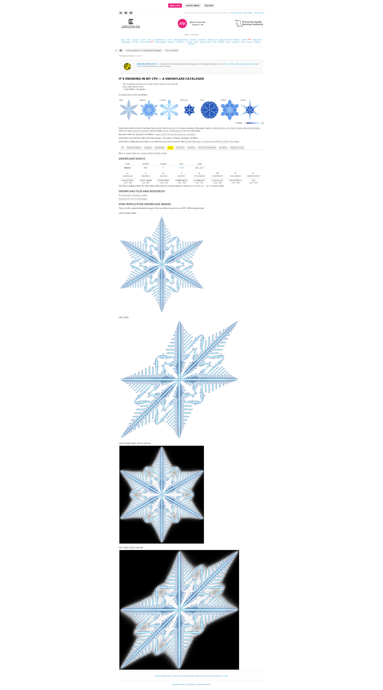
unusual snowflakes (141, 130)
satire (196, 42)
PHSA (226, 676)
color (149, 39)
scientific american (207, 148)
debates (193, 39)
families (148, 148)
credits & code (237, 148)
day (122, 39)
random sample (134, 148)
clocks (142, 39)
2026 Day (175, 5)
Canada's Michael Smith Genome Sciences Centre (200, 676)
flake (170, 148)
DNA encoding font (147, 64)
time (214, 42)
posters (191, 148)
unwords (235, 42)
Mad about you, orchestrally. (241, 13)
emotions (202, 39)
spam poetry (205, 42)
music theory (145, 42)
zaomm (191, 44)
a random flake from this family (152, 153)
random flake (131, 153)
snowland (159, 148)
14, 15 (181, 167)
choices (135, 39)
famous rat (212, 39)
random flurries (219, 128)
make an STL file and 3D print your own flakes (175, 134)
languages (126, 42)
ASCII (128, 39)
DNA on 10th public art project (236, 64)
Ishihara (245, 39)
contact (174, 676)
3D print (223, 148)
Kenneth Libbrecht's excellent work (199, 141)
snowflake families (235, 128)
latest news (192, 5)
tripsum (221, 42)
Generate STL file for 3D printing (133, 198)
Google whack (178, 684)
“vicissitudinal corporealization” (197, 684)
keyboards (257, 39)
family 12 (167, 130)
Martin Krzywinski (162, 676)
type (228, 42)
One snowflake (171, 50)
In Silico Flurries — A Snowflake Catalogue (143, 50)
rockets (189, 42)
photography (160, 42)
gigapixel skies (225, 39)
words (250, 42)
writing (257, 42)
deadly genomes (181, 39)
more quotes (259, 13)
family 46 (179, 130)
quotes (171, 42)
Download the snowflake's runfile (133, 195)
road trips (180, 42)
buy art (209, 5)
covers (169, 39)
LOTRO (135, 42)
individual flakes (253, 128)
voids (243, 42)
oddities (180, 148)
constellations (159, 39)
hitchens (236, 39)
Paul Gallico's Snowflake (228, 141)
